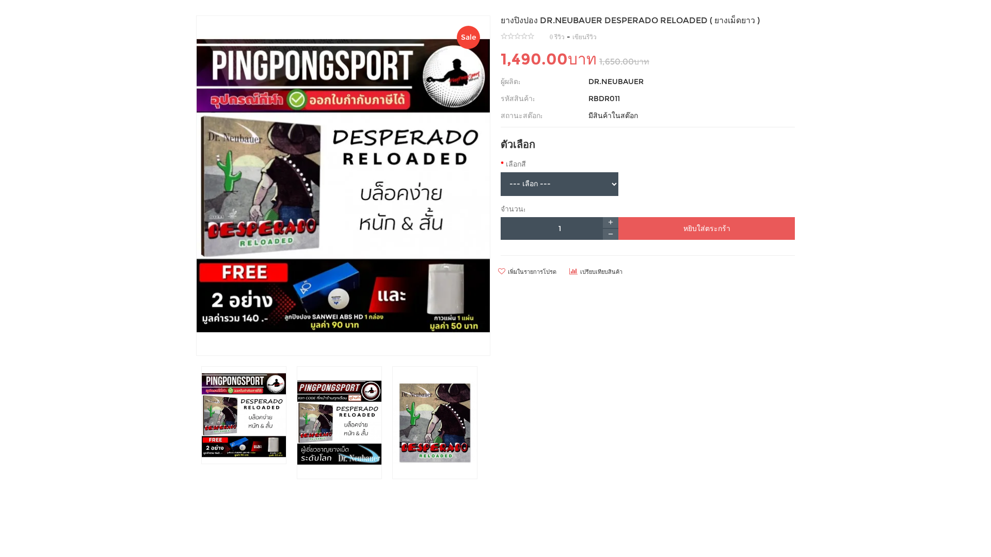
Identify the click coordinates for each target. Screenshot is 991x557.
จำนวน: (513, 209)
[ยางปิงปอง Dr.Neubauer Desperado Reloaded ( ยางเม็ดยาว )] (343, 185)
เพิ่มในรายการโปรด (532, 272)
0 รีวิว (557, 37)
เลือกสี (516, 164)
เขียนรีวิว (584, 37)
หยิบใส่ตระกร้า (706, 228)
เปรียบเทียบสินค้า (601, 272)
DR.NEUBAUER (616, 81)
